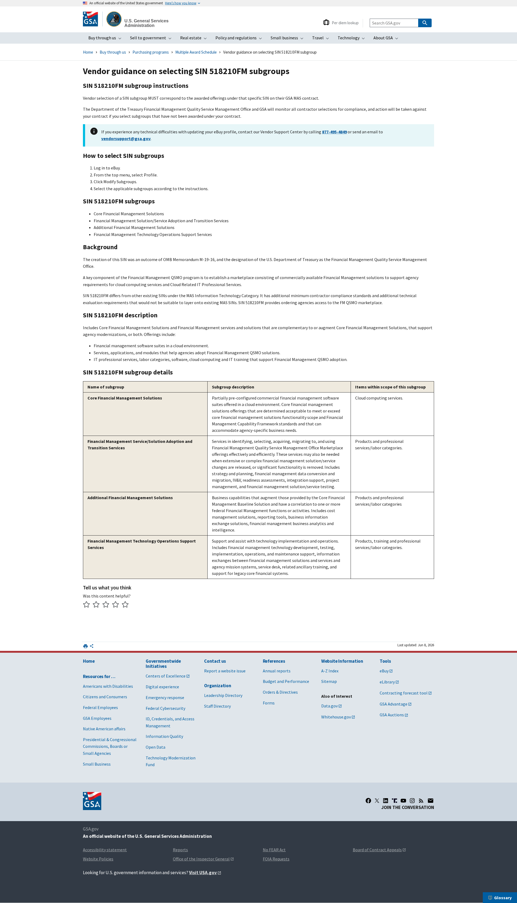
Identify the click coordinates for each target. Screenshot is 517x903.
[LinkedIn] (385, 800)
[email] (430, 800)
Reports (180, 849)
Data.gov (329, 705)
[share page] (91, 647)
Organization (217, 686)
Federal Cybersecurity (165, 708)
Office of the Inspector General (201, 859)
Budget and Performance (286, 681)
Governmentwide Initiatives (163, 663)
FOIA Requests (276, 859)
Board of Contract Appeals (377, 849)
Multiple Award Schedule (196, 52)
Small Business (97, 764)
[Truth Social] (394, 800)
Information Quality (164, 736)
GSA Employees (97, 718)
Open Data (155, 747)
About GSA (387, 39)
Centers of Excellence (166, 676)
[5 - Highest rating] (125, 605)
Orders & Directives (280, 692)
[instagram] (412, 800)
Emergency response (165, 697)
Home (88, 52)
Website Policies (98, 859)
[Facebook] (368, 800)
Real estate (195, 39)
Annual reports (277, 670)
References (274, 661)
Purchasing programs (150, 52)
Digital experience (162, 686)
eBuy (384, 670)
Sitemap (329, 681)
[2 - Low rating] (96, 605)
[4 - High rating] (115, 605)
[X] (377, 800)
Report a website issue (225, 670)
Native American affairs (104, 728)
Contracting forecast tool (404, 693)
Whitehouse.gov (336, 717)
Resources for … (99, 676)
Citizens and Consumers (105, 696)
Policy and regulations (240, 39)
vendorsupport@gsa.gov (126, 138)
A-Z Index (329, 670)
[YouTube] (403, 800)
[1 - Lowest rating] (86, 605)
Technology (353, 39)
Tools (385, 661)
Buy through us (106, 39)
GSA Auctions (392, 714)
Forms (269, 703)
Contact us (215, 661)
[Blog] (421, 800)
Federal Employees (100, 707)
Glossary (503, 897)
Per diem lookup (345, 22)
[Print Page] (85, 646)
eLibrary (387, 682)
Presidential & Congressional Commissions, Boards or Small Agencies (110, 746)
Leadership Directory (223, 695)
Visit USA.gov (203, 873)
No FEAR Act (274, 849)
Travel (322, 39)
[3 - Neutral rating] (106, 605)
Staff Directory (217, 706)
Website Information (342, 661)
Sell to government (152, 39)
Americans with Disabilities (108, 686)
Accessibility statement (105, 849)
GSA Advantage (393, 704)
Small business (289, 39)
